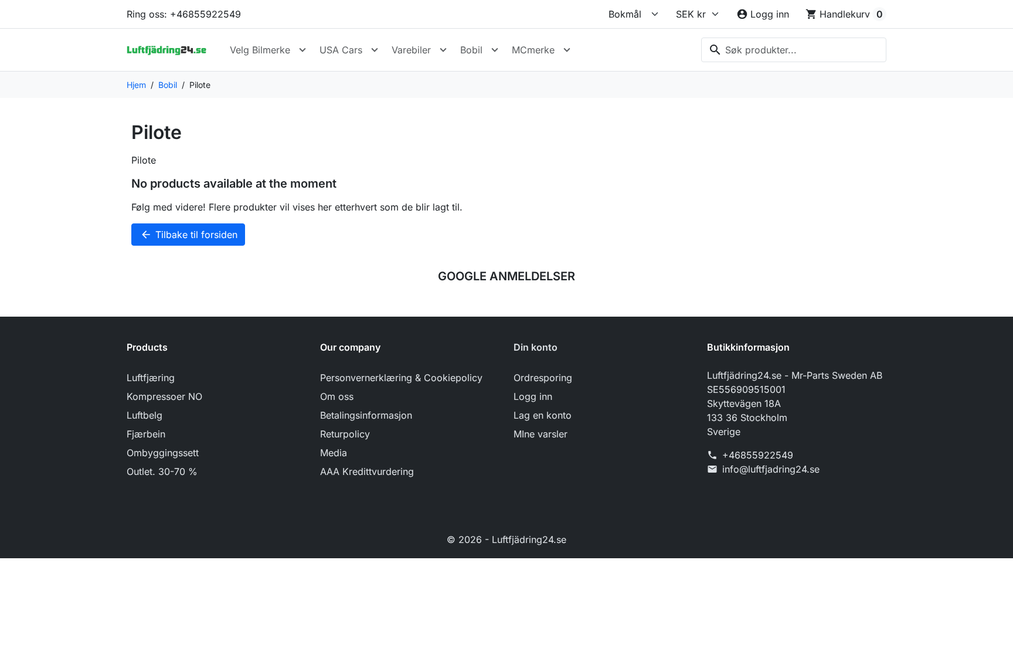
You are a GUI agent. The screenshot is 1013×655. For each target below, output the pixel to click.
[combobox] (793, 50)
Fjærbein (146, 434)
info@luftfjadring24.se (771, 469)
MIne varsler (540, 434)
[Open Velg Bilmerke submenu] (302, 50)
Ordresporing (543, 378)
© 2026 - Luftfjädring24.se (506, 539)
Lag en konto (543, 415)
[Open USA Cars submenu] (374, 50)
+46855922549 (757, 455)
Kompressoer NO (164, 396)
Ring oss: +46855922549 (184, 14)
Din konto (536, 347)
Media (333, 453)
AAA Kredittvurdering (367, 471)
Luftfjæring (151, 378)
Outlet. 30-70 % (162, 471)
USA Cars (340, 50)
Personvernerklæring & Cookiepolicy (401, 378)
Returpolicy (345, 434)
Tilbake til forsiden (188, 234)
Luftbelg (144, 415)
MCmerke (533, 50)
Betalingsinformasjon (366, 415)
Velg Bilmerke (260, 50)
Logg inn (533, 396)
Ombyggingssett (163, 453)
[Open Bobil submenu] (494, 50)
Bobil (471, 50)
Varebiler (411, 50)
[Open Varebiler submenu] (443, 50)
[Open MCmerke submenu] (567, 50)
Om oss (336, 396)
